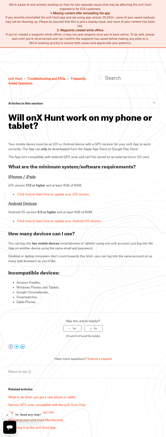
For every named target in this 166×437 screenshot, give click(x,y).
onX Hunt (15, 78)
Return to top (17, 371)
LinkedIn (22, 346)
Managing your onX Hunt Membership (35, 420)
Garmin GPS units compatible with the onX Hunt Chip (46, 405)
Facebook (10, 346)
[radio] (72, 328)
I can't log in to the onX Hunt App (32, 427)
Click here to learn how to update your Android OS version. (59, 221)
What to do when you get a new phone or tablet (42, 397)
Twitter (16, 346)
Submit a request (99, 359)
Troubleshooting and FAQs (46, 78)
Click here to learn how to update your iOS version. (53, 194)
